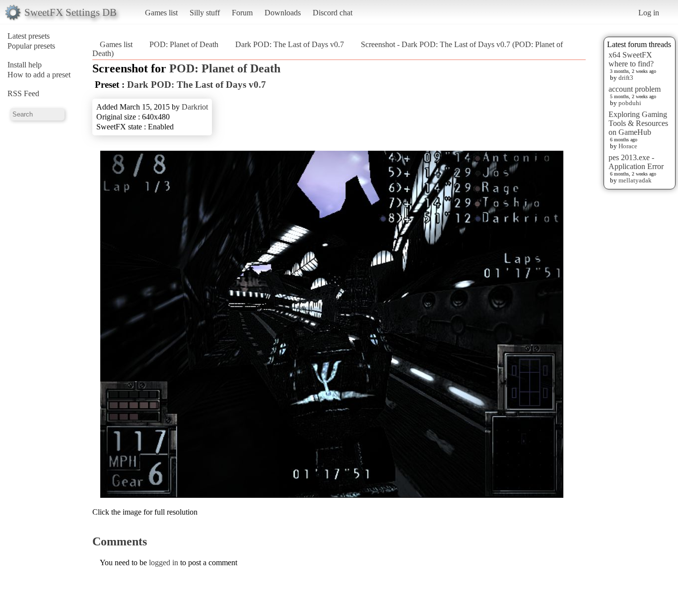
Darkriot (195, 107)
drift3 (625, 77)
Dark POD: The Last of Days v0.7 (289, 44)
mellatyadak (635, 180)
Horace (627, 146)
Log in (648, 12)
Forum (242, 12)
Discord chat (332, 12)
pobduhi (629, 103)
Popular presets (31, 46)
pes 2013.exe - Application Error (636, 162)
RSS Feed (23, 93)
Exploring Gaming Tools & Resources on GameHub (638, 123)
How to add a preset (38, 74)
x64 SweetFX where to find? (631, 59)
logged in (163, 562)
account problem (635, 89)
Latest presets (28, 36)
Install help (24, 64)
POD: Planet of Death (183, 44)
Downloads (283, 12)
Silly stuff (205, 12)
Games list (161, 12)
